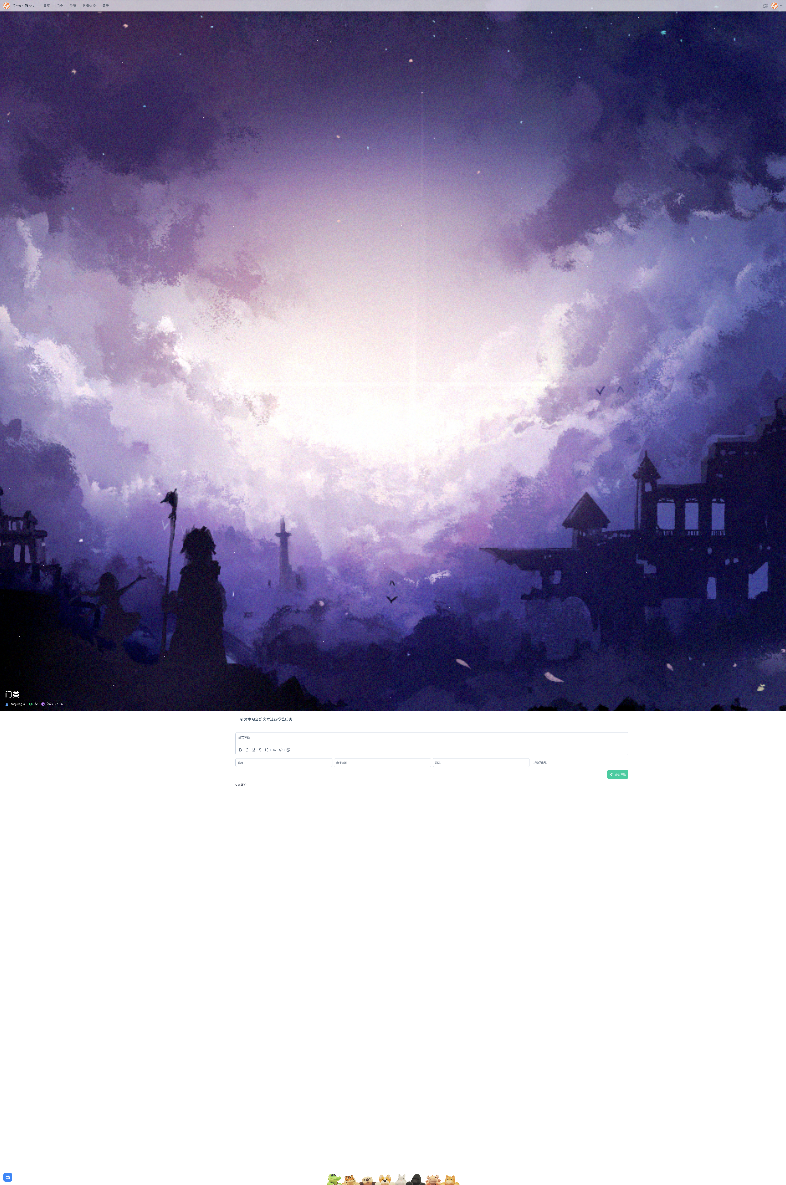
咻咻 (73, 6)
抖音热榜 (89, 6)
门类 (59, 6)
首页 (46, 6)
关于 (105, 6)
